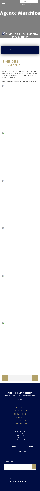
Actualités (20, 420)
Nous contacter (25, 4)
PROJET (20, 408)
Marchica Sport (32, 379)
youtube (30, 447)
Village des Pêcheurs (14, 379)
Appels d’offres (20, 431)
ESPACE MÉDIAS (20, 424)
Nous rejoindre (20, 433)
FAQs (20, 437)
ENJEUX (20, 417)
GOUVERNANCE (20, 411)
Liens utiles (20, 435)
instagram (22, 451)
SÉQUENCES (20, 414)
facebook (15, 447)
